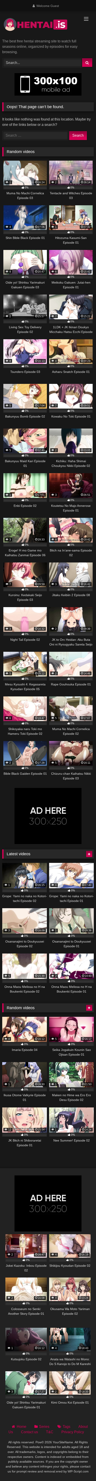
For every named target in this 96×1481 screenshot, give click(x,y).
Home (21, 1426)
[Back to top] (82, 1467)
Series (44, 1426)
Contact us (29, 1432)
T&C (49, 1432)
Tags (66, 1426)
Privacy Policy (72, 1432)
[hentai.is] (39, 25)
